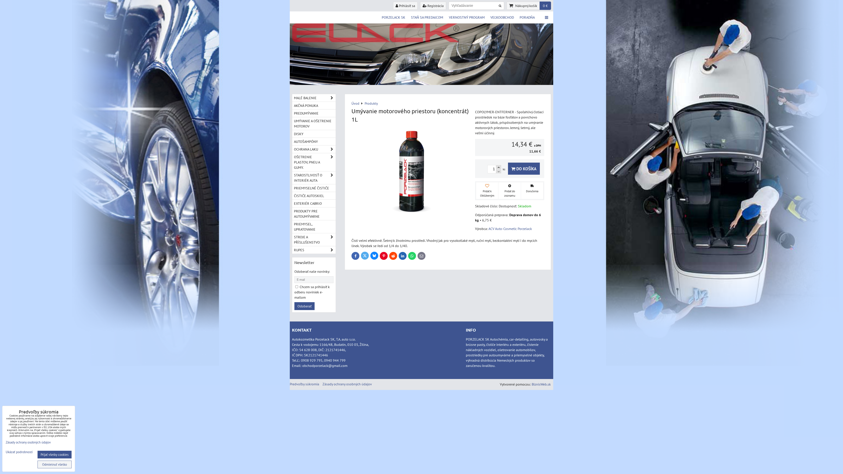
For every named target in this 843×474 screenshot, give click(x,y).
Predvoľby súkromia (304, 384)
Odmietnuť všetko (54, 464)
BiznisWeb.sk (541, 384)
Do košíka (526, 168)
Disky (298, 134)
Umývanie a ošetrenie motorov (312, 123)
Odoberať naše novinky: (312, 271)
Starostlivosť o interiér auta (308, 178)
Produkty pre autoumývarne (307, 214)
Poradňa (527, 17)
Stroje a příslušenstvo (307, 239)
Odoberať (304, 306)
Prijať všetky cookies (54, 454)
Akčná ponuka (306, 105)
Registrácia (435, 6)
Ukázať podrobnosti (19, 452)
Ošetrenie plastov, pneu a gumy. (307, 162)
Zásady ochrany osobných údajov (347, 384)
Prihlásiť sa (406, 6)
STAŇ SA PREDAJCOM (427, 17)
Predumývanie (306, 113)
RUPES (299, 250)
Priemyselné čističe (311, 188)
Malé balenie (305, 98)
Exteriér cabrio (308, 203)
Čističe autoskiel (309, 196)
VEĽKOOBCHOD (502, 17)
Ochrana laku (306, 149)
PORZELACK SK (393, 17)
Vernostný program (467, 17)
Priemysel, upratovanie (304, 227)
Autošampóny (306, 141)
